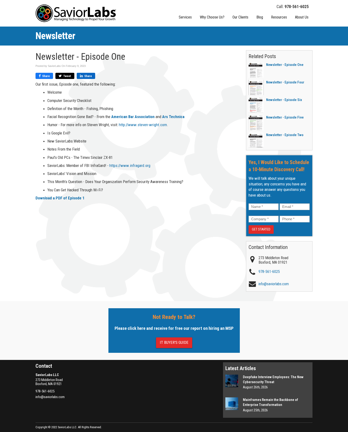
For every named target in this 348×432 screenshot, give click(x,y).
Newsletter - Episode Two (284, 135)
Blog (259, 17)
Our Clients (240, 17)
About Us (301, 17)
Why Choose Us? (212, 17)
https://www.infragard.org (129, 165)
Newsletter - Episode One (284, 65)
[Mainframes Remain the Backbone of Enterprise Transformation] (231, 403)
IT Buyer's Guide (174, 342)
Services (185, 17)
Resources (279, 17)
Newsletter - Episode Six (284, 100)
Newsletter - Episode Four (285, 82)
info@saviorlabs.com (50, 397)
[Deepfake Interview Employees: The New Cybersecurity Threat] (231, 381)
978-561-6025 (269, 271)
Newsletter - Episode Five (285, 117)
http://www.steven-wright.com (143, 124)
